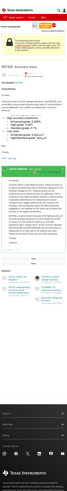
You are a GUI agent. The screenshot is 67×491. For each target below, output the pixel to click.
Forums (31, 17)
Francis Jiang (13, 75)
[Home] (17, 10)
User (64, 10)
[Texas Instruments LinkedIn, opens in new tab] (39, 454)
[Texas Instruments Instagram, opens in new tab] (4, 454)
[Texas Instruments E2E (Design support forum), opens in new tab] (51, 454)
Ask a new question (53, 25)
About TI (6, 413)
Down (12, 250)
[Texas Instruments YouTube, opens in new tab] (63, 454)
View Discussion (20, 249)
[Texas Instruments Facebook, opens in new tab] (16, 454)
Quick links (7, 424)
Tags (33, 259)
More (43, 17)
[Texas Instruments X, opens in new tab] (28, 454)
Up (4, 250)
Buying (5, 435)
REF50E (19, 82)
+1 (62, 169)
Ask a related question (45, 25)
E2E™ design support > (14, 17)
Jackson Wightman (18, 169)
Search (59, 10)
